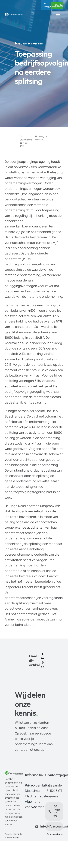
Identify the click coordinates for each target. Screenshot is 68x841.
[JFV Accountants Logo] (14, 14)
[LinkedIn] (42, 658)
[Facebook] (42, 654)
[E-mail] (42, 667)
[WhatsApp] (42, 663)
